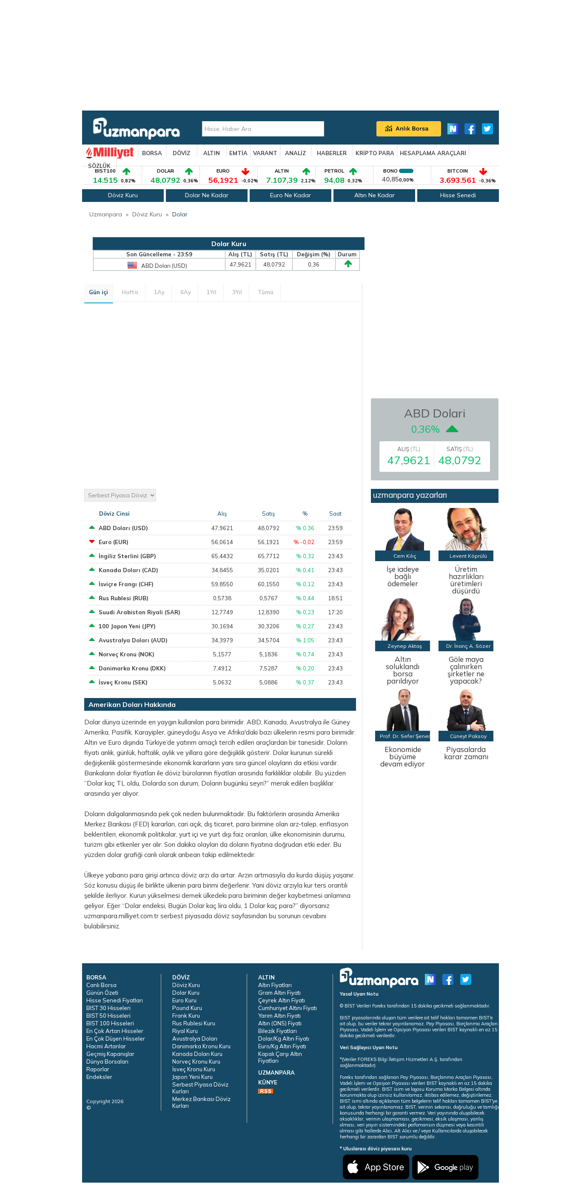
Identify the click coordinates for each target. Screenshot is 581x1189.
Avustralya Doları (194, 1038)
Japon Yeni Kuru (192, 1076)
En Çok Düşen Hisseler (115, 1038)
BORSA (152, 153)
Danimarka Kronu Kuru (201, 1046)
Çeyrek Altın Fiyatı (281, 1000)
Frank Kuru (186, 1015)
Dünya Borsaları (107, 1061)
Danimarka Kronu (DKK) (132, 668)
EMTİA (238, 153)
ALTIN (211, 153)
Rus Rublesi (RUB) (123, 598)
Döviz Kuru (123, 195)
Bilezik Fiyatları (277, 1030)
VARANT (265, 153)
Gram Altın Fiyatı (279, 992)
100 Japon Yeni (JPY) (127, 626)
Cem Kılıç (404, 556)
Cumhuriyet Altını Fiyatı (287, 1008)
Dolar (180, 214)
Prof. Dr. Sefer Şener (405, 736)
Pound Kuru (187, 1008)
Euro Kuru (184, 1000)
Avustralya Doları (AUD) (133, 640)
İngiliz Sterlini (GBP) (127, 556)
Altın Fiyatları (275, 985)
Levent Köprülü (468, 556)
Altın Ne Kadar (374, 195)
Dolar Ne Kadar (206, 195)
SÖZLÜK (99, 165)
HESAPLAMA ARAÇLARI (433, 153)
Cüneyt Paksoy (468, 736)
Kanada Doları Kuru (197, 1053)
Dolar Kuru (185, 992)
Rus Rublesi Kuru (193, 1023)
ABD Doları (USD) (123, 528)
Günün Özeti (102, 992)
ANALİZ (295, 153)
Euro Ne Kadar (290, 195)
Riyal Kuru (185, 1030)
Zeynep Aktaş (404, 646)
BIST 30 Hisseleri (108, 1008)
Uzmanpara (105, 214)
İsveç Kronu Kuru (193, 1069)
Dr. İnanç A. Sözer (468, 646)
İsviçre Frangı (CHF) (126, 584)
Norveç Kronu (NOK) (126, 654)
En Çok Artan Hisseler (114, 1030)
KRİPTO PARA (375, 153)
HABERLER (332, 153)
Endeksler (99, 1076)
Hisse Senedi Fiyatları (114, 1000)
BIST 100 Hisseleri (110, 1023)
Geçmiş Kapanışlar (110, 1053)
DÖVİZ (181, 153)
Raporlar (97, 1069)
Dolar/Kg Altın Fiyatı (283, 1038)
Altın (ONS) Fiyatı (280, 1023)
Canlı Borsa (101, 985)
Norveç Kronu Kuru (196, 1061)
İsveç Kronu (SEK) (123, 682)
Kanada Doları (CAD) (128, 570)
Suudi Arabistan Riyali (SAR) (139, 612)
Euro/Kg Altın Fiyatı (282, 1046)
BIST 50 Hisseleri (108, 1015)
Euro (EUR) (113, 542)
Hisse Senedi (458, 195)
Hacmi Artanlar (106, 1046)
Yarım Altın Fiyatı (279, 1015)
